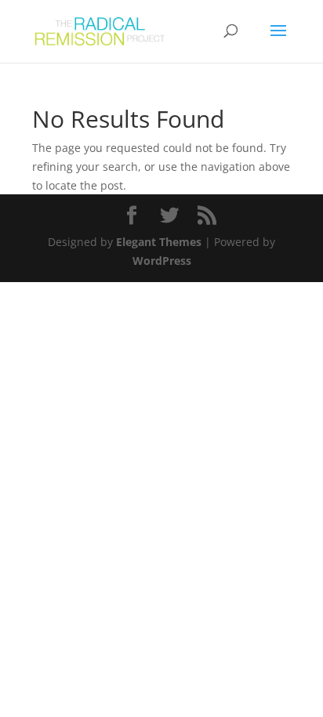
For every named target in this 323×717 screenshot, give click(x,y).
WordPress (161, 260)
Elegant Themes (158, 241)
